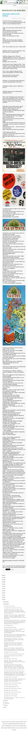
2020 (4, 581)
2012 (4, 599)
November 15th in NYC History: (11, 677)
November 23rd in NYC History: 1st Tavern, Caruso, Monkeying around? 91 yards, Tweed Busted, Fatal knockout (14, 639)
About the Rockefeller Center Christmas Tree (14, 670)
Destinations (8, 725)
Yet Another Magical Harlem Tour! (11, 686)
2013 (4, 597)
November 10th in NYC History (10, 690)
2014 (4, 595)
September (6, 703)
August (5, 705)
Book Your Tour (15, 727)
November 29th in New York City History (13, 607)
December (6, 601)
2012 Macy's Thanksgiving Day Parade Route (14, 654)
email (12, 569)
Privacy (14, 729)
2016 (4, 590)
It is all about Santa (8, 625)
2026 (4, 577)
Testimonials (23, 725)
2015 (4, 593)
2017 (4, 588)
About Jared (4, 727)
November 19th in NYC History (10, 658)
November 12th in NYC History (10, 684)
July (5, 707)
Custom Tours (15, 725)
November (6, 604)
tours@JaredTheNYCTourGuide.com (16, 723)
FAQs (9, 727)
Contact (21, 727)
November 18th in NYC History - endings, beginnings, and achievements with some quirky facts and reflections (14, 661)
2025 (4, 579)
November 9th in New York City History (12, 692)
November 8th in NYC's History (11, 694)
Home (3, 725)
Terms (25, 727)
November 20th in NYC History (10, 652)
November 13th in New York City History (13, 683)
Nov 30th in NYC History (9, 606)
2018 (4, 586)
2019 (4, 584)
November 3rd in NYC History (10, 695)
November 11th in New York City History (12, 688)
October (6, 700)
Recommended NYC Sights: (10, 627)
